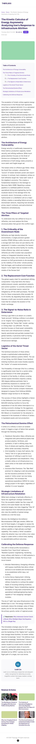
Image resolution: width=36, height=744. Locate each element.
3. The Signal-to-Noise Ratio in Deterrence (19, 81)
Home (3, 12)
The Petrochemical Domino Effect (12, 88)
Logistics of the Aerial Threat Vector (13, 85)
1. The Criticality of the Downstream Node (18, 75)
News (7, 12)
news (25, 32)
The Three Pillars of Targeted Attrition (13, 72)
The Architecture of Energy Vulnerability (14, 69)
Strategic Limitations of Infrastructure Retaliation (17, 91)
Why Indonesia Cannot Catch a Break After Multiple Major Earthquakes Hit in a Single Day (18, 619)
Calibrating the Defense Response (12, 94)
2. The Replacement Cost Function (16, 78)
